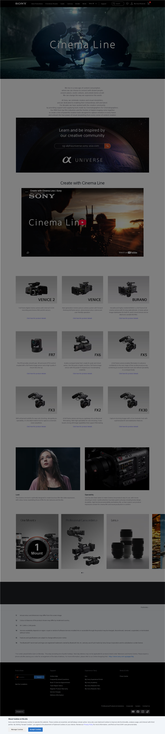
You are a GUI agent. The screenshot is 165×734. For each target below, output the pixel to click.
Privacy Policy (88, 724)
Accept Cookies (35, 729)
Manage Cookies (17, 729)
